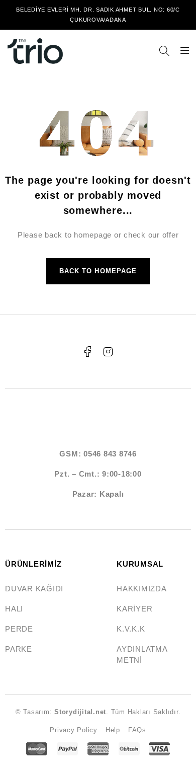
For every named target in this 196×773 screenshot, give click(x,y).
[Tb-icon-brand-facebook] (87, 351)
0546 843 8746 (110, 453)
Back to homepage (98, 271)
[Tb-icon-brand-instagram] (108, 351)
